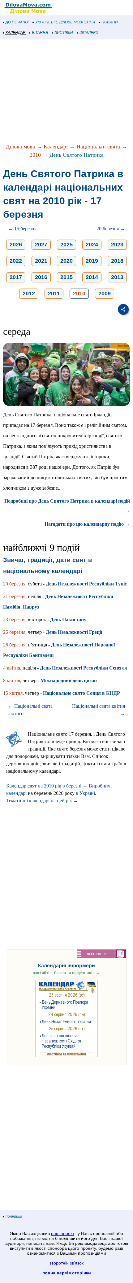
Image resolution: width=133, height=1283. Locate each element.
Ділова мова (20, 147)
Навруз (31, 606)
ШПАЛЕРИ (89, 32)
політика (14, 1216)
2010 (35, 155)
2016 (41, 277)
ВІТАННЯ (40, 32)
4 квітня (11, 667)
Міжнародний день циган (69, 680)
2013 (117, 277)
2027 (41, 244)
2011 (54, 293)
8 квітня (11, 680)
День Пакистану (68, 619)
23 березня (14, 619)
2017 (16, 277)
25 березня (14, 632)
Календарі (56, 147)
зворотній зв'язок (66, 1263)
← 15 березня (22, 228)
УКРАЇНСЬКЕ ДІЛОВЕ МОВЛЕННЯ (65, 22)
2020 (66, 261)
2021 (41, 261)
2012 (29, 293)
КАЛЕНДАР (15, 32)
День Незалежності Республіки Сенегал (83, 667)
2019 (92, 261)
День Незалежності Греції (74, 632)
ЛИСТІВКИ (64, 32)
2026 (16, 244)
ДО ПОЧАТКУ (17, 22)
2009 (104, 293)
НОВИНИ (110, 22)
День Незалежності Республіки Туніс (86, 583)
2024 (92, 244)
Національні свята (98, 147)
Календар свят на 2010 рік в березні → (47, 785)
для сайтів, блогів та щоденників (66, 972)
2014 (92, 277)
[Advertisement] (66, 92)
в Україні (85, 793)
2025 (66, 244)
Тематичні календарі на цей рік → (42, 800)
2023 (117, 244)
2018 (117, 261)
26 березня (14, 644)
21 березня (14, 596)
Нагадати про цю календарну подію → (87, 524)
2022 (16, 261)
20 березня (14, 583)
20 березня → (111, 228)
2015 (66, 277)
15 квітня (13, 693)
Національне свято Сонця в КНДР (81, 693)
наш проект (62, 1233)
